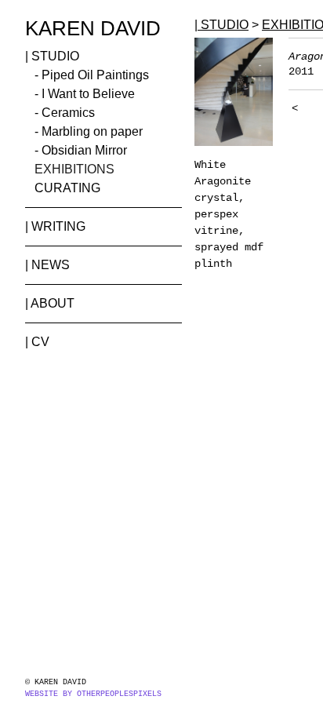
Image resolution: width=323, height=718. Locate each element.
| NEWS (47, 265)
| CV (37, 341)
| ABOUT (49, 303)
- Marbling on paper (88, 131)
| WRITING (55, 226)
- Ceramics (64, 112)
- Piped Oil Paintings (91, 75)
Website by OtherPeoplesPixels (93, 694)
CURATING (67, 188)
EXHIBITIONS (74, 169)
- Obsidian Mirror (80, 150)
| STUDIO (52, 56)
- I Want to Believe (84, 93)
